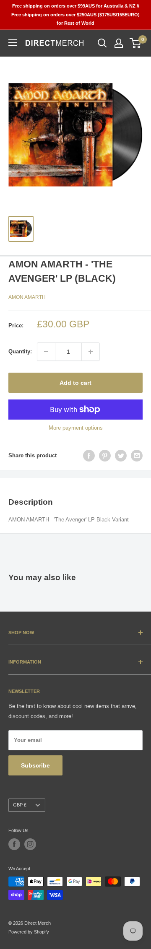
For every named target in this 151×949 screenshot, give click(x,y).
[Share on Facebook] (89, 456)
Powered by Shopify (28, 931)
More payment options (76, 428)
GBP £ (19, 804)
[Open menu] (12, 42)
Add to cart (75, 382)
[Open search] (102, 43)
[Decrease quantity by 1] (46, 351)
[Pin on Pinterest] (105, 456)
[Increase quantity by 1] (90, 351)
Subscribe (35, 765)
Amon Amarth (27, 297)
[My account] (119, 43)
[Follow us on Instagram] (30, 844)
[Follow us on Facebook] (14, 844)
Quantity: (20, 351)
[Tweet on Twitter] (121, 456)
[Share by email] (137, 456)
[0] (135, 43)
